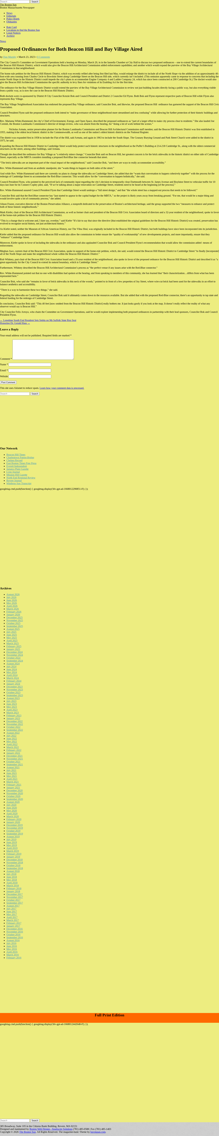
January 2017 (13, 926)
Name (4, 364)
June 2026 (11, 600)
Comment (6, 358)
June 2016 (11, 946)
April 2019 (11, 848)
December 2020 (14, 790)
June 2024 (11, 669)
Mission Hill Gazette (16, 474)
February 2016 (13, 957)
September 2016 (14, 937)
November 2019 (14, 828)
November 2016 (14, 931)
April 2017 (11, 917)
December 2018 (14, 859)
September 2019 (14, 833)
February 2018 (13, 888)
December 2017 (14, 894)
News (9, 13)
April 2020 (11, 813)
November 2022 (14, 724)
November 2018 (14, 862)
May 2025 (11, 637)
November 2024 (14, 655)
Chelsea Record (14, 460)
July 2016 (11, 943)
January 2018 (13, 891)
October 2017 (13, 900)
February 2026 (13, 611)
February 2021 (13, 784)
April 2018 (11, 882)
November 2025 (14, 620)
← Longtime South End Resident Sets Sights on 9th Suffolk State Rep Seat (38, 320)
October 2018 (13, 865)
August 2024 (13, 663)
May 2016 (11, 949)
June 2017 (11, 911)
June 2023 (11, 704)
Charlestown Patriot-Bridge (20, 457)
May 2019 (11, 845)
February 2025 (13, 646)
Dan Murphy (9, 57)
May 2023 (11, 706)
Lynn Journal (13, 472)
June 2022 (11, 738)
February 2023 (13, 715)
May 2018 (11, 879)
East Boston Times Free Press (21, 463)
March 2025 (12, 643)
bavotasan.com (97, 1132)
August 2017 (13, 905)
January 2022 (13, 753)
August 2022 (13, 732)
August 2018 (13, 871)
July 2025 (11, 632)
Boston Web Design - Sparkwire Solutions (50, 1129)
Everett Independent (16, 466)
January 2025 (13, 649)
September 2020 (14, 799)
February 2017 (13, 923)
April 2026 (11, 606)
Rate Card (11, 27)
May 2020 (11, 810)
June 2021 (11, 773)
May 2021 (11, 776)
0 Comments (43, 57)
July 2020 (11, 805)
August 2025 (13, 629)
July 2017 (11, 908)
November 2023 (14, 689)
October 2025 (13, 623)
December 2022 (14, 721)
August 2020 (13, 802)
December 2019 (14, 825)
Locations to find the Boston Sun (23, 30)
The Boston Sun (8, 4)
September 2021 (14, 764)
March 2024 (12, 678)
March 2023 (12, 712)
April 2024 (11, 675)
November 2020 (14, 793)
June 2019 (11, 842)
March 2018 (12, 885)
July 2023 (11, 701)
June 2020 (11, 807)
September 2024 (14, 660)
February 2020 (13, 819)
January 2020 (13, 822)
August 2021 (13, 767)
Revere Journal (14, 480)
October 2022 (13, 727)
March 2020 (12, 816)
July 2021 (11, 770)
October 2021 (13, 761)
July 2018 (11, 874)
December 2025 (14, 617)
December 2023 (14, 686)
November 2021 (14, 758)
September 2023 (14, 695)
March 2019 (12, 851)
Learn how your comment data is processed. (62, 388)
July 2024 (11, 666)
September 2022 (14, 730)
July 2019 (11, 839)
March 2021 (12, 781)
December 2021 (14, 756)
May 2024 (11, 672)
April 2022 (11, 744)
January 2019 (13, 856)
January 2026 (13, 614)
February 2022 (13, 750)
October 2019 (13, 830)
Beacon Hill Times (15, 454)
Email (4, 370)
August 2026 (13, 594)
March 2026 (12, 608)
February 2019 (13, 854)
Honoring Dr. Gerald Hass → (15, 323)
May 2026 (11, 603)
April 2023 (11, 709)
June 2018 (11, 877)
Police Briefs (12, 18)
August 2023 (13, 698)
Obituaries (11, 21)
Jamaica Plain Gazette (17, 469)
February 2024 (13, 681)
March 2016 (12, 954)
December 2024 (14, 652)
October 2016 (13, 934)
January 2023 (13, 718)
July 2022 (11, 735)
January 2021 (13, 787)
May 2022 (11, 741)
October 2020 (13, 796)
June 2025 (11, 634)
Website (4, 376)
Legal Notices (13, 33)
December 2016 (14, 928)
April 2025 (11, 640)
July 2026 (11, 597)
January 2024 (13, 683)
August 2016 (13, 940)
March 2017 (12, 920)
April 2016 (11, 952)
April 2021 (11, 779)
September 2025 (14, 626)
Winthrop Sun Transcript (18, 483)
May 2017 (11, 914)
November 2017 (14, 897)
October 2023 (13, 692)
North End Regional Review (20, 477)
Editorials (11, 16)
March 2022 (12, 747)
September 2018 (14, 868)
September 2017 (14, 903)
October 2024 (13, 657)
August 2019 (13, 836)
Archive (10, 35)
